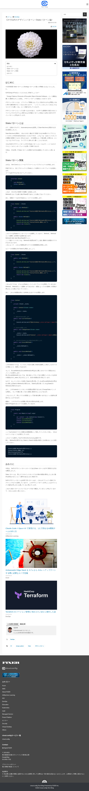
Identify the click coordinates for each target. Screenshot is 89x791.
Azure (4, 685)
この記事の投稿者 (12, 624)
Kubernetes (5, 707)
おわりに (9, 73)
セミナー (5, 720)
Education (5, 704)
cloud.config (6, 739)
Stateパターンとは (12, 68)
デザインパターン (39, 646)
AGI (3, 698)
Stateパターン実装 (12, 71)
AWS (3, 688)
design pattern (20, 646)
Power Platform (7, 717)
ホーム (9, 17)
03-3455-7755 (6, 759)
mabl (3, 711)
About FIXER (6, 692)
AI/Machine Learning (8, 695)
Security (4, 723)
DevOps (16, 17)
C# (11, 646)
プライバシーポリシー (9, 764)
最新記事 (22, 624)
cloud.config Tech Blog (47, 788)
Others (4, 730)
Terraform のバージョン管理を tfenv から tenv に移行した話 (31, 612)
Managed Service (7, 714)
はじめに (9, 66)
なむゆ (54, 26)
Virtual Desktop (7, 727)
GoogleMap (5, 757)
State (29, 646)
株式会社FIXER (7, 748)
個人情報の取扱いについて (10, 766)
